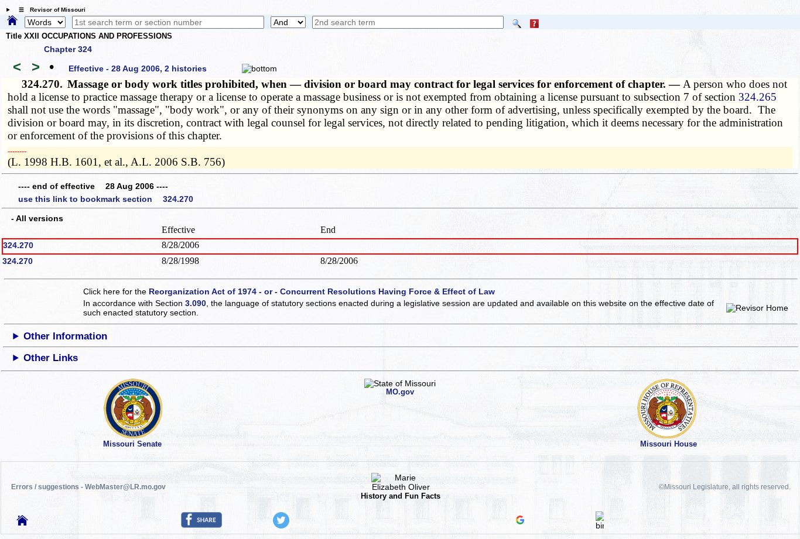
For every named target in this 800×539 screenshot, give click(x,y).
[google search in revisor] (520, 521)
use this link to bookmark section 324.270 (105, 199)
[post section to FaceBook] (201, 525)
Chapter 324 (68, 49)
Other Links (50, 357)
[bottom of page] (259, 68)
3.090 (195, 303)
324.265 (758, 97)
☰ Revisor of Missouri (49, 9)
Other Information (65, 336)
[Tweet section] (281, 525)
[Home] (12, 21)
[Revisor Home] (22, 522)
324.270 (18, 245)
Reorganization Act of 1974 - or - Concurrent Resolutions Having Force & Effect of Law (322, 291)
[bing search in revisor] (600, 525)
